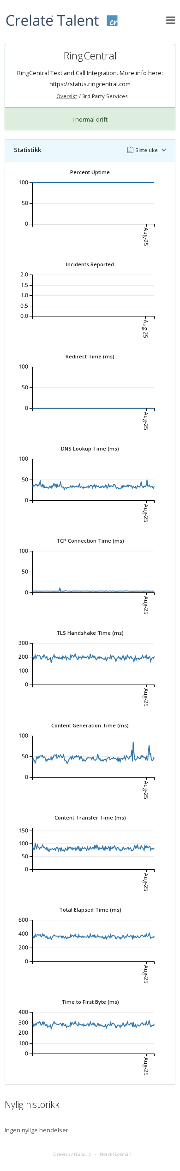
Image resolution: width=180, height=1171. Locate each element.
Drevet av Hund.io (72, 1154)
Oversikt (66, 96)
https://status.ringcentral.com (90, 84)
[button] (170, 20)
